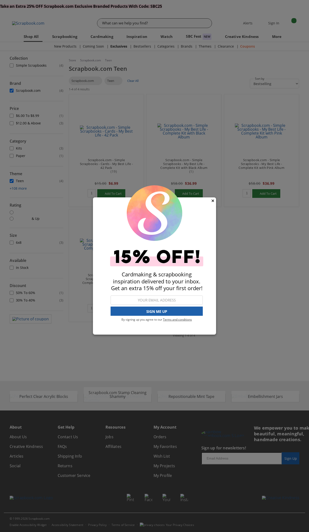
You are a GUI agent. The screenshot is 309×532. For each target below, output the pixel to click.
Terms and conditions (177, 319)
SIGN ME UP (156, 311)
